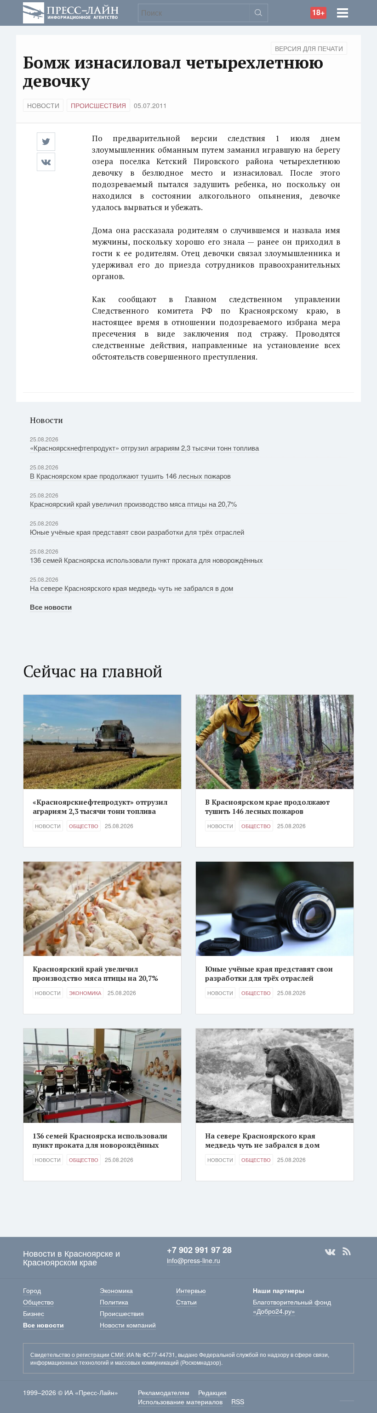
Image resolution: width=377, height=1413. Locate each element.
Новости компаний (128, 1324)
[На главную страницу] (71, 11)
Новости (43, 105)
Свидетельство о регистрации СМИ (77, 1354)
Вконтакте (330, 1251)
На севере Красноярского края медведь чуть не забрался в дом (131, 588)
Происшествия (98, 105)
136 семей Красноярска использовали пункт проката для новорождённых (146, 560)
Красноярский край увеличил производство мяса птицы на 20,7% (133, 504)
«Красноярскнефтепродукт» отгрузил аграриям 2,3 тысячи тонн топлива (144, 447)
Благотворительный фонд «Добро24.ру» (292, 1306)
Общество (83, 825)
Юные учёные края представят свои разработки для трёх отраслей (137, 532)
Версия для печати (309, 48)
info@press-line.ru (193, 1260)
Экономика (85, 992)
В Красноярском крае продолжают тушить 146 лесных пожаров (130, 476)
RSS (346, 1251)
